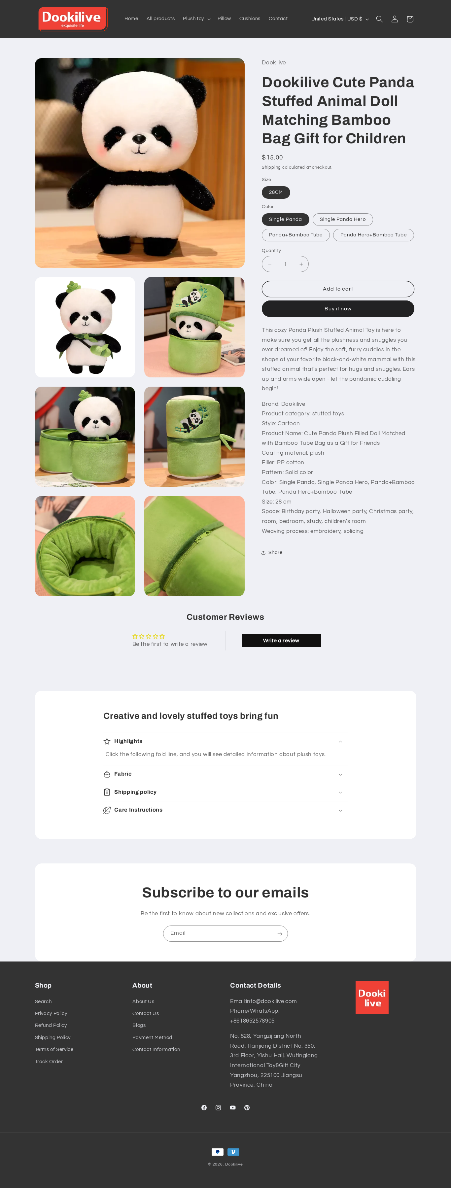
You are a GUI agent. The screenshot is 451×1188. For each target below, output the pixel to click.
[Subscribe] (280, 934)
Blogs (139, 1025)
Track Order (49, 1061)
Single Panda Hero (343, 219)
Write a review (281, 640)
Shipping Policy (53, 1037)
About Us (143, 1001)
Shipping (271, 167)
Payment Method (152, 1037)
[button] (196, 19)
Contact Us (145, 1013)
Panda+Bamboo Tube (296, 234)
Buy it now (338, 308)
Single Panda (285, 219)
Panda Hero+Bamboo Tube (373, 234)
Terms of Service (54, 1049)
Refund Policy (51, 1025)
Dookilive (234, 1164)
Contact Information (156, 1049)
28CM (276, 192)
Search (43, 1001)
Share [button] (275, 552)
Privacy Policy (51, 1013)
